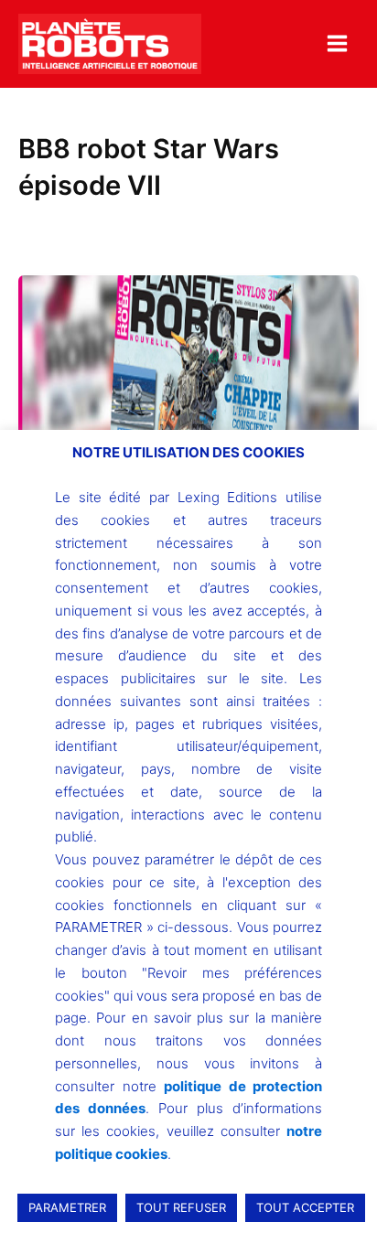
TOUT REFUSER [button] (181, 1207)
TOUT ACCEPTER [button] (305, 1207)
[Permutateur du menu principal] (337, 43)
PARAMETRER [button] (67, 1207)
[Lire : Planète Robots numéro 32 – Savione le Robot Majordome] (188, 402)
